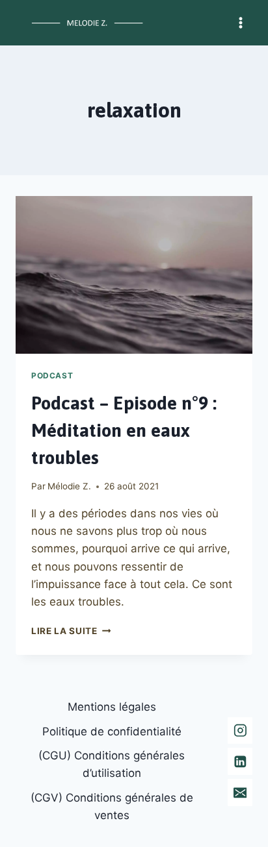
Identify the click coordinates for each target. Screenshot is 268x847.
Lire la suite (71, 631)
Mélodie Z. (69, 486)
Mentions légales (112, 706)
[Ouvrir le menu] (240, 22)
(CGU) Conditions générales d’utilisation (111, 764)
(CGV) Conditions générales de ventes (112, 806)
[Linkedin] (240, 761)
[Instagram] (240, 730)
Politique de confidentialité (111, 731)
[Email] (240, 792)
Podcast (52, 375)
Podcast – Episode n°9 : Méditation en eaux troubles (124, 430)
